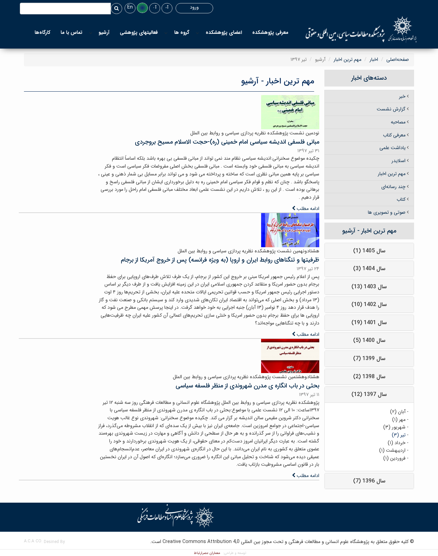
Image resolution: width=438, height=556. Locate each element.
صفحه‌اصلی (397, 59)
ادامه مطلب (307, 208)
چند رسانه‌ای (393, 186)
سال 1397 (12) (369, 394)
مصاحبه (398, 122)
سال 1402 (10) (369, 304)
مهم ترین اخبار (347, 59)
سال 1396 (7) (369, 481)
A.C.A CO (32, 541)
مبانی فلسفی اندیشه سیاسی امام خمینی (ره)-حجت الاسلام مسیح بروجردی (227, 142)
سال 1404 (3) (369, 268)
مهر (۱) (398, 419)
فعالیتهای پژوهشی (139, 32)
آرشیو (104, 32)
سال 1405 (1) (369, 251)
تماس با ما (71, 32)
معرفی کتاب (394, 135)
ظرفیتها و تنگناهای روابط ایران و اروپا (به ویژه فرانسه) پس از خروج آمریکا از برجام (220, 260)
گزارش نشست (391, 109)
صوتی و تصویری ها (386, 212)
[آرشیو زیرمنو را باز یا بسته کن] (91, 33)
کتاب (401, 199)
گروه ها (181, 32)
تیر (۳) (398, 435)
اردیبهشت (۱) (392, 450)
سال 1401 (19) (369, 322)
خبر (402, 96)
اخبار (374, 59)
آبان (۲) (397, 411)
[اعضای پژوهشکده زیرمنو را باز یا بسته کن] (197, 33)
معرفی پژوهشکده (270, 32)
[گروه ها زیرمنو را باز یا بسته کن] (166, 33)
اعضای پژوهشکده (224, 32)
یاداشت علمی (392, 147)
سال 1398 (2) (369, 376)
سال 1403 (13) (369, 286)
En (130, 7)
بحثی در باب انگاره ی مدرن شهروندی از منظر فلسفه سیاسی (247, 385)
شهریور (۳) (394, 427)
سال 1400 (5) (369, 340)
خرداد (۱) (396, 443)
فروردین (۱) (394, 458)
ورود (194, 7)
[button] (142, 8)
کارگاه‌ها (42, 32)
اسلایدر (398, 160)
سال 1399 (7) (369, 358)
